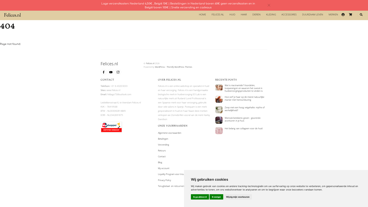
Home (202, 14)
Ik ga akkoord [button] (200, 197)
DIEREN (256, 14)
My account (163, 168)
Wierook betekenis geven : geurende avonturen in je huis (242, 119)
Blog (160, 162)
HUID (232, 14)
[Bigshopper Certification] (111, 131)
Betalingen (163, 138)
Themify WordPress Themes (179, 67)
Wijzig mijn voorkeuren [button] (238, 197)
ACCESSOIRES (289, 14)
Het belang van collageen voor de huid (243, 128)
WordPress (160, 67)
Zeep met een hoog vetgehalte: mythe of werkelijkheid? (245, 109)
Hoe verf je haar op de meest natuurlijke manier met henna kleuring (244, 98)
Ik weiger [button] (216, 197)
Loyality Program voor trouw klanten (176, 174)
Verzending (163, 144)
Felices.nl (218, 14)
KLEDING (271, 14)
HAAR (244, 14)
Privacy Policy (164, 180)
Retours (162, 150)
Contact (162, 156)
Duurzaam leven (312, 14)
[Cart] (350, 14)
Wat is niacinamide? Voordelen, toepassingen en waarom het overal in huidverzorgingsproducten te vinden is (244, 88)
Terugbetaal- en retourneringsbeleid (175, 186)
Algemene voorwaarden (169, 132)
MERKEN (333, 14)
